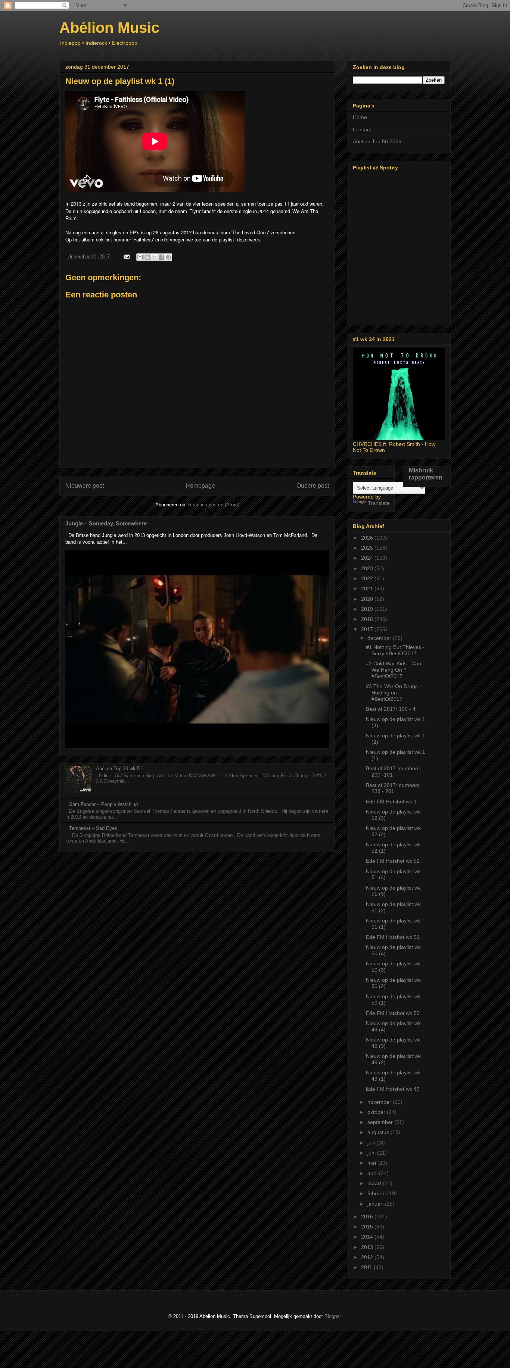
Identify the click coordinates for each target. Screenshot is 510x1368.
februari (377, 1193)
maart (375, 1183)
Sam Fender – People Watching (103, 804)
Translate (379, 503)
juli (371, 1143)
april (373, 1173)
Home (360, 117)
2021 (367, 588)
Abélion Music (109, 27)
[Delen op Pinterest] (168, 257)
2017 (367, 629)
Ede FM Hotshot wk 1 (391, 802)
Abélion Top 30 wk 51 (119, 768)
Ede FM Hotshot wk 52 (393, 861)
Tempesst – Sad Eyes (93, 828)
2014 (367, 1237)
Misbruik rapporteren (425, 474)
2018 (367, 619)
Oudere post (312, 485)
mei (372, 1163)
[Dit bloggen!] (147, 257)
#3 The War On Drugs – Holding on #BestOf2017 (394, 692)
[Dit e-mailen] (140, 257)
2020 (367, 599)
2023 (367, 568)
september (380, 1122)
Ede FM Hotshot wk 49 (393, 1089)
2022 (367, 578)
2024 (367, 558)
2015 (367, 1227)
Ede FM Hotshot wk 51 (393, 937)
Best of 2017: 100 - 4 (391, 709)
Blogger (332, 1316)
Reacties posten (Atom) (213, 504)
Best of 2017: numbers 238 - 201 (393, 788)
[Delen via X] (154, 257)
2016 (367, 1216)
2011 (367, 1267)
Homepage (200, 485)
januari (376, 1204)
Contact (362, 129)
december (380, 638)
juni (372, 1153)
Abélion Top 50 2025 (377, 141)
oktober (377, 1112)
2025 (367, 548)
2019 (367, 609)
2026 (367, 538)
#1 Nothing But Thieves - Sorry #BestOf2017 (395, 650)
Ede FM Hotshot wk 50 (393, 1013)
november (380, 1102)
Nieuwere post (84, 485)
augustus (379, 1132)
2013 (367, 1247)
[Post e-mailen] (126, 256)
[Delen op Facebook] (161, 257)
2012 (367, 1257)
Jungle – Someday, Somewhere (106, 523)
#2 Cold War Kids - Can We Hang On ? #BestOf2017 (393, 669)
